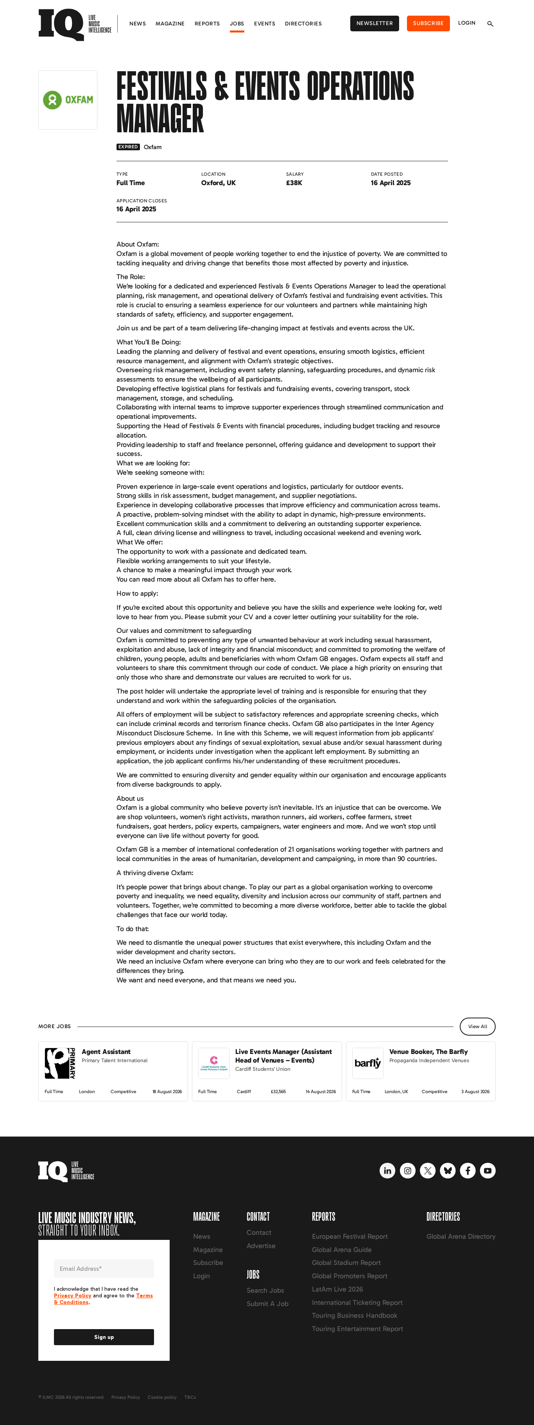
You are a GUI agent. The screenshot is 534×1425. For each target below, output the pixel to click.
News (137, 23)
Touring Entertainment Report (357, 1328)
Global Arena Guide (342, 1249)
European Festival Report (350, 1236)
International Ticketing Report (357, 1302)
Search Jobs (265, 1290)
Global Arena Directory (461, 1236)
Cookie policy (162, 1397)
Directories (303, 23)
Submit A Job (268, 1303)
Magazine (170, 23)
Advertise (261, 1245)
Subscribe (428, 23)
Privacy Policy (125, 1397)
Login (467, 23)
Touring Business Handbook (354, 1315)
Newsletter (375, 23)
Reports (207, 23)
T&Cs (190, 1397)
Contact (259, 1232)
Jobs (237, 23)
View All (477, 1026)
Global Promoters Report (349, 1276)
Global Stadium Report (346, 1262)
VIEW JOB (53, 1045)
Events (264, 23)
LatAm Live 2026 (337, 1289)
